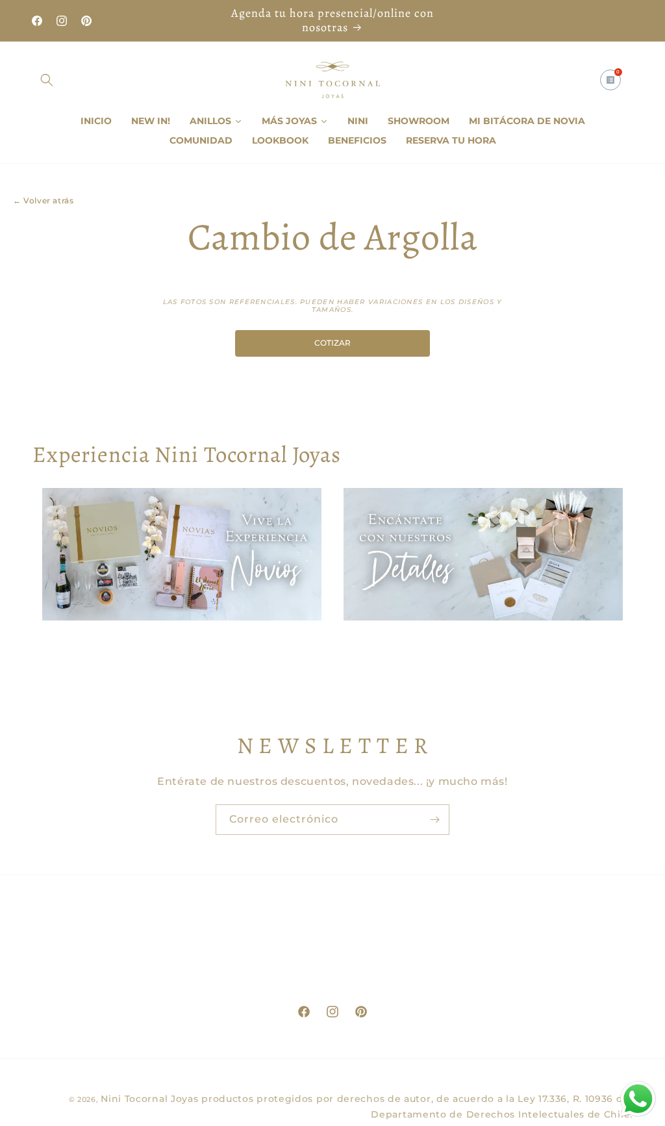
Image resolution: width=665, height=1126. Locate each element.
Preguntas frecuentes (533, 995)
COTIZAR (332, 343)
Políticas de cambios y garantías (528, 956)
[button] (46, 80)
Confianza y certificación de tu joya (529, 976)
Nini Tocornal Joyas (149, 1099)
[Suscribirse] (434, 819)
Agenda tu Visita (333, 958)
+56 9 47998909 (131, 939)
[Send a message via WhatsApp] (638, 1099)
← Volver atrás (43, 200)
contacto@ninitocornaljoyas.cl (131, 958)
